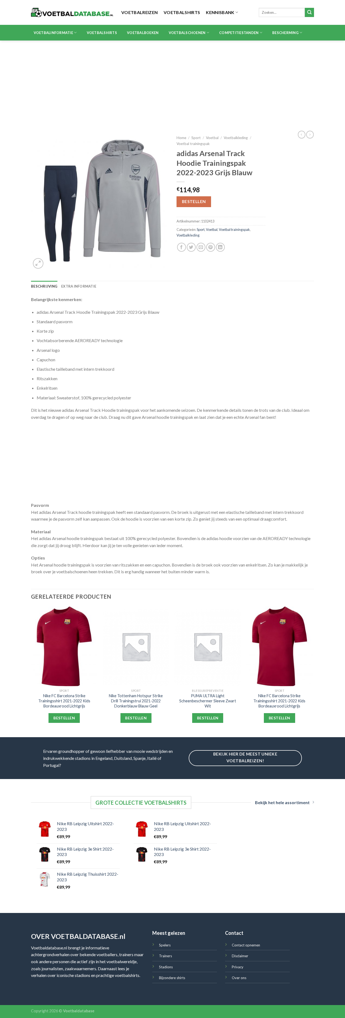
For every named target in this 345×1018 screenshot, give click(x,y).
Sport (196, 138)
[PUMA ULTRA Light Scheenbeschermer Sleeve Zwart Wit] (207, 646)
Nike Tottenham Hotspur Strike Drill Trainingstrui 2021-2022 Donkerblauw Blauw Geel (136, 700)
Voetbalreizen (139, 12)
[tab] (44, 286)
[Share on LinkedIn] (220, 247)
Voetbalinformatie (53, 33)
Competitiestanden (238, 33)
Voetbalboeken (142, 33)
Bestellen (194, 201)
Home (181, 138)
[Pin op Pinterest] (210, 247)
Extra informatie (78, 286)
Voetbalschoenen (187, 33)
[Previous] (31, 671)
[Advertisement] (172, 81)
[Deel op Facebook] (181, 247)
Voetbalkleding (236, 138)
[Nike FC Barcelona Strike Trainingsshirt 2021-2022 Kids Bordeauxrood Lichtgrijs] (64, 646)
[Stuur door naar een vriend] (200, 247)
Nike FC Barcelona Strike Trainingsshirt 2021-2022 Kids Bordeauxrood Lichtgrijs (64, 700)
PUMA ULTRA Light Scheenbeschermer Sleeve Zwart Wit (207, 700)
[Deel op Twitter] (191, 247)
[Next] (312, 671)
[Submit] (309, 12)
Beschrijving (44, 286)
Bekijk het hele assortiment (282, 802)
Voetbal (212, 138)
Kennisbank (220, 12)
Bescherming (285, 33)
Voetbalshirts (182, 12)
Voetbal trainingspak (193, 143)
